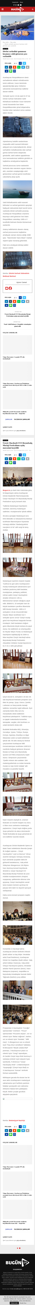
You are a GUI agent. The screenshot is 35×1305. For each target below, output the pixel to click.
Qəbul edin (14, 1303)
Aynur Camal (10, 59)
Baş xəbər (5, 48)
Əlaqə (21, 2)
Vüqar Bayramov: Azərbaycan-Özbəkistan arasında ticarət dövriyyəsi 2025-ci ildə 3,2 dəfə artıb (17, 385)
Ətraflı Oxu (23, 1303)
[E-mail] (7, 289)
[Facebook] (10, 289)
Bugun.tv (6, 490)
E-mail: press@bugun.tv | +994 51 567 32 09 (21, 1289)
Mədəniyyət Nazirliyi (17, 1120)
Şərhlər (8, 419)
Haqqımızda (15, 2)
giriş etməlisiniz (21, 430)
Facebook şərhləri (22, 419)
